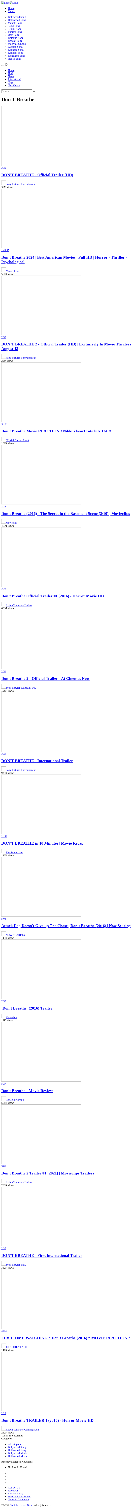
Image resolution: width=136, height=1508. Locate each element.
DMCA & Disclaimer (19, 1496)
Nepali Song (14, 58)
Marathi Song (15, 23)
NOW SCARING (15, 935)
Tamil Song (14, 26)
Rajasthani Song (16, 55)
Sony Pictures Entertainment (20, 184)
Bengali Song (15, 40)
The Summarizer (14, 852)
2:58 (3, 337)
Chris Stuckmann (15, 1099)
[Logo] (9, 2)
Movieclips (11, 522)
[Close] (2, 65)
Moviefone (11, 1017)
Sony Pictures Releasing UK (21, 687)
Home (11, 8)
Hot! (10, 73)
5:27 (3, 1083)
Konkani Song (15, 52)
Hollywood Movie (17, 1456)
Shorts (11, 11)
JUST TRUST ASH (16, 1347)
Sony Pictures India (16, 1264)
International (14, 79)
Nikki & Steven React (17, 440)
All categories (15, 1444)
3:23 (3, 506)
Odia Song (13, 34)
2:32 (3, 1001)
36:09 (4, 424)
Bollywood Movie (17, 1453)
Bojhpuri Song (15, 37)
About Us (13, 1490)
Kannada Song (16, 49)
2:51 (3, 671)
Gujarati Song (15, 46)
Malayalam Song (17, 43)
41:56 (4, 1330)
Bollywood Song (17, 17)
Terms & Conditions (18, 1499)
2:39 (3, 167)
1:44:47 (5, 250)
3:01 (3, 1166)
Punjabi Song (15, 31)
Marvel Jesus (12, 271)
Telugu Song (14, 28)
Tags (10, 82)
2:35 (3, 1248)
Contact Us (14, 1487)
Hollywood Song (17, 20)
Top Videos (14, 85)
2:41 (3, 754)
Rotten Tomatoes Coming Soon (22, 1429)
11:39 (4, 836)
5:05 (3, 918)
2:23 (3, 589)
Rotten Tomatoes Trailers (19, 605)
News (11, 76)
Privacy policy (15, 1493)
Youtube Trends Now (21, 1505)
